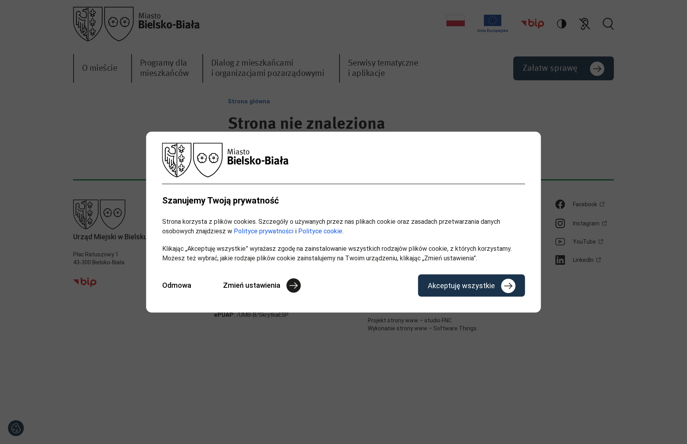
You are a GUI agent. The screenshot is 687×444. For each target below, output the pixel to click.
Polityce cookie (320, 231)
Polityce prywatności (263, 231)
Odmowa (176, 285)
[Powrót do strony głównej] (343, 160)
